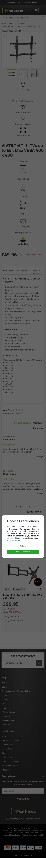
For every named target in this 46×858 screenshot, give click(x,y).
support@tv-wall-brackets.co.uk (25, 818)
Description (8, 270)
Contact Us (6, 695)
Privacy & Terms (13, 540)
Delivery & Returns (36, 271)
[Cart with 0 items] (36, 10)
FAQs (4, 708)
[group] (23, 410)
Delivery (5, 687)
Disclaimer (6, 716)
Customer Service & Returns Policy (16, 691)
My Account (7, 736)
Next (43, 74)
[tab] (22, 423)
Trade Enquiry (7, 749)
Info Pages (6, 770)
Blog (3, 753)
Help (3, 703)
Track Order (6, 724)
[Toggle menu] (42, 10)
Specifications (21, 270)
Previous (2, 74)
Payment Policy (8, 720)
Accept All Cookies (23, 552)
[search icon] (43, 17)
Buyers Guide (7, 757)
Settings (23, 546)
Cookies (5, 699)
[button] (11, 507)
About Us (5, 682)
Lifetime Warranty (9, 712)
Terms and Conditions (10, 740)
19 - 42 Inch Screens (10, 761)
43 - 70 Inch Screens (10, 765)
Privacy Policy (7, 744)
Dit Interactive (27, 855)
